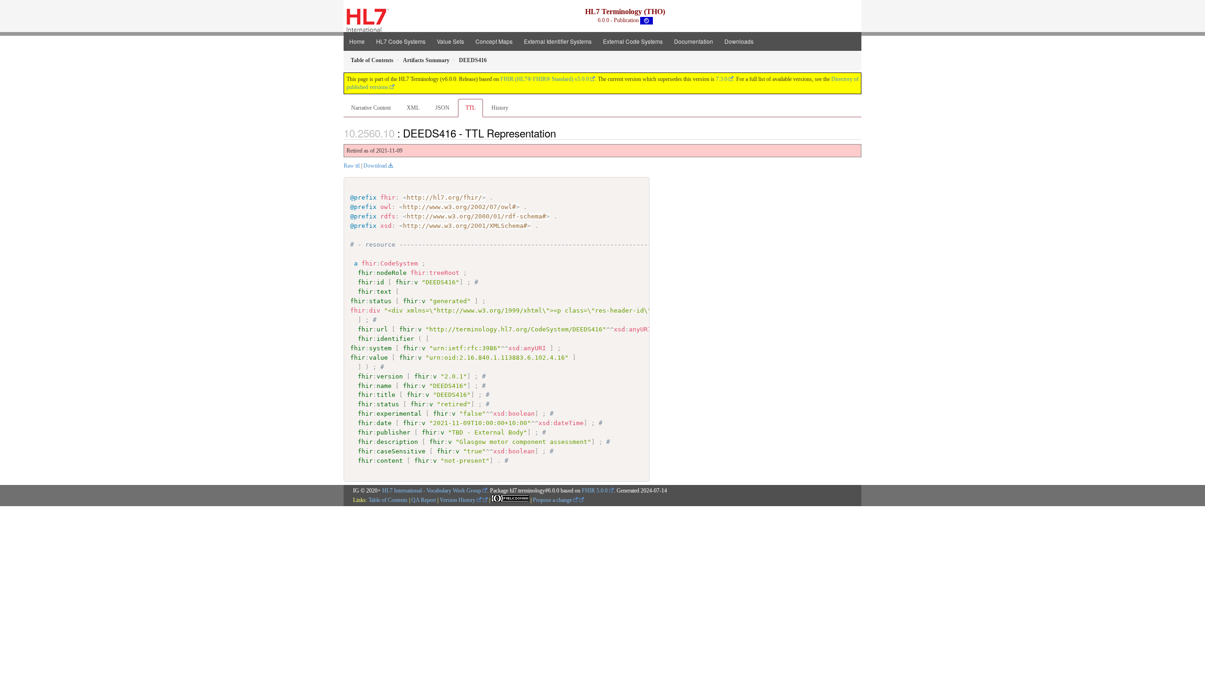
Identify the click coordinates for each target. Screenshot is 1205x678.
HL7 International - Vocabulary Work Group (431, 490)
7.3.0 (721, 79)
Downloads (739, 41)
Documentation (693, 41)
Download (375, 165)
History (499, 108)
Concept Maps (494, 41)
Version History (458, 500)
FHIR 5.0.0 (595, 490)
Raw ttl (352, 165)
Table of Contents (388, 500)
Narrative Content (371, 108)
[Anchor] (561, 133)
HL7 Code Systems (401, 41)
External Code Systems (633, 41)
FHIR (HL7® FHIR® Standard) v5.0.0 (544, 79)
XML (413, 108)
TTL (470, 108)
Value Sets (450, 41)
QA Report (423, 500)
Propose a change (553, 500)
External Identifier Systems (558, 41)
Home (357, 41)
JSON (442, 108)
